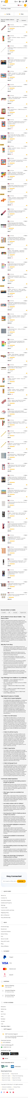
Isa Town (3, 1014)
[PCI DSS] (4, 1066)
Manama (3, 1006)
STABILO (25, 24)
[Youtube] (8, 1092)
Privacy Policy (17, 1087)
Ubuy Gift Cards (5, 941)
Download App (5, 926)
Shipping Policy (5, 912)
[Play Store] (14, 1054)
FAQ (2, 936)
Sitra (2, 1016)
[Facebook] (2, 1092)
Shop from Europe (17, 1080)
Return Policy (4, 934)
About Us (3, 895)
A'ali (2, 1024)
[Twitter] (11, 1092)
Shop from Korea (6, 1078)
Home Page (3, 8)
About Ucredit (4, 939)
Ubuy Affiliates (5, 946)
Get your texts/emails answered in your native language (14, 1037)
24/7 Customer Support (11, 1034)
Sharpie (19, 612)
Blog (2, 943)
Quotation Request (6, 900)
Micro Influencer (5, 915)
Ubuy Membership (5, 917)
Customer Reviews (6, 931)
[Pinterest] (14, 1092)
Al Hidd (3, 1021)
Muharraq (3, 1009)
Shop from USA (5, 1073)
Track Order (4, 907)
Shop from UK (14, 1073)
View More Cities (5, 1026)
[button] (16, 2)
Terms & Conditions (6, 1087)
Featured (24, 20)
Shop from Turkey (6, 1080)
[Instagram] (5, 1092)
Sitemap (3, 905)
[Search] (25, 5)
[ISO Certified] (15, 1066)
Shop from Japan (6, 1076)
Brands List (4, 929)
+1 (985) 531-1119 (7, 1047)
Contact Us (4, 898)
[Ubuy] (6, 1)
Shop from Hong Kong (17, 1076)
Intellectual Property (6, 903)
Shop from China (16, 1078)
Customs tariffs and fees (7, 910)
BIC (13, 612)
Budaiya (3, 1019)
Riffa (2, 1011)
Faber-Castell (6, 612)
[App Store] (5, 1054)
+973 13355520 (6, 1042)
